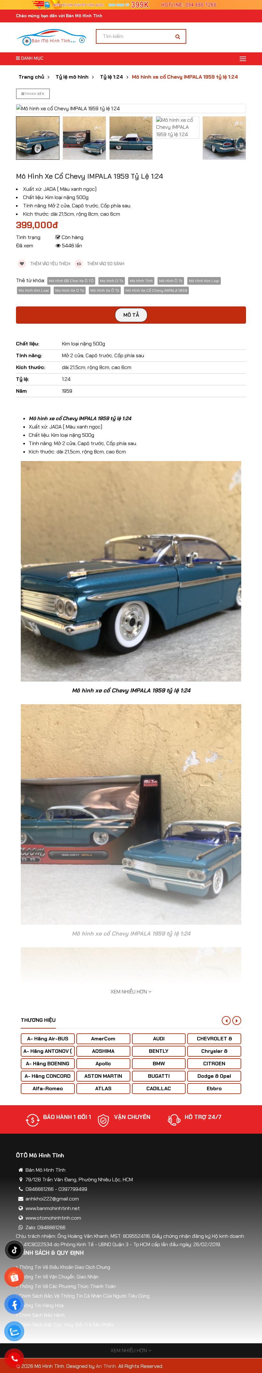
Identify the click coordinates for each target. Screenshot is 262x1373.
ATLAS (103, 1088)
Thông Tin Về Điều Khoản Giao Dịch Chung (64, 1267)
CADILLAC (158, 1088)
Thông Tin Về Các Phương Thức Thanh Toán (67, 1286)
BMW (159, 1063)
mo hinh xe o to (69, 290)
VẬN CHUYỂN (61, 1117)
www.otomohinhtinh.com (53, 1218)
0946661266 (40, 1189)
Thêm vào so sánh (105, 263)
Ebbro (214, 1088)
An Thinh (106, 1366)
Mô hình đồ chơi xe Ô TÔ (71, 280)
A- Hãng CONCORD (48, 1076)
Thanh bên (34, 94)
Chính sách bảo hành (42, 1315)
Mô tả (131, 315)
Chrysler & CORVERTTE (214, 1054)
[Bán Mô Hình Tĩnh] (51, 37)
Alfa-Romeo (48, 1088)
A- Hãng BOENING (47, 1063)
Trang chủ (31, 77)
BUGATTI (159, 1076)
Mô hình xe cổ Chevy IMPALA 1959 (156, 290)
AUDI (159, 1038)
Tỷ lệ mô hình (72, 77)
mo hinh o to (111, 280)
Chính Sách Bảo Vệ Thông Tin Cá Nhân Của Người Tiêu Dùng (84, 1296)
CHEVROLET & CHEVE (214, 1041)
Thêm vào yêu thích (49, 263)
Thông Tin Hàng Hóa (41, 1305)
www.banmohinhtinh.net (53, 1208)
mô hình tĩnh (141, 280)
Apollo (103, 1063)
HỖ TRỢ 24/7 (132, 1117)
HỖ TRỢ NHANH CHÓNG (206, 1120)
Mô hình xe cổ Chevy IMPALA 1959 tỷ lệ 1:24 (185, 77)
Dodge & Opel (214, 1076)
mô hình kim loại (204, 280)
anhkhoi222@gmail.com (52, 1198)
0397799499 (72, 1189)
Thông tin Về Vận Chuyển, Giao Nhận (58, 1277)
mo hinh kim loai (34, 290)
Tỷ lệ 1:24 (111, 77)
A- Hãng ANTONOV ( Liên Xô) (47, 1054)
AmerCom (103, 1038)
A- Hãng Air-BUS (47, 1038)
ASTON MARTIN (103, 1076)
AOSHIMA (103, 1051)
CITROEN (214, 1063)
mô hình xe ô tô (104, 290)
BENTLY (158, 1051)
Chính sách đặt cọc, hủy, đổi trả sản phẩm (66, 1325)
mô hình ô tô (170, 280)
